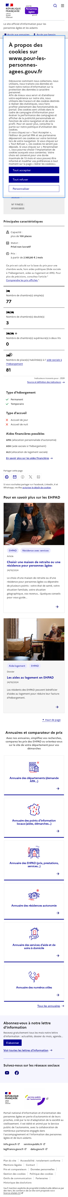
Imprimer (6, 477)
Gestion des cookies (14, 1173)
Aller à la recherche (55, 6)
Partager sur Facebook (22, 477)
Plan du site (9, 1160)
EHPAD (13, 550)
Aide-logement (17, 665)
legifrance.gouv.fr (13, 1149)
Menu (63, 6)
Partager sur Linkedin (38, 477)
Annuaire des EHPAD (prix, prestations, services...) (34, 864)
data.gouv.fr (37, 1149)
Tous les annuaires (48, 1005)
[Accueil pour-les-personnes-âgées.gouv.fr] (31, 10)
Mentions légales (12, 1164)
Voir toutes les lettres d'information (25, 1050)
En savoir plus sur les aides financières (27, 458)
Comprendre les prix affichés (22, 280)
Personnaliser (21, 188)
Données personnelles (42, 1169)
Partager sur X (30, 477)
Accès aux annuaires (18, 34)
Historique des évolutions (17, 1182)
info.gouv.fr (10, 1144)
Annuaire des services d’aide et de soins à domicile (34, 946)
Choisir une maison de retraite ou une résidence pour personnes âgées (33, 563)
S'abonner (12, 1042)
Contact (30, 1164)
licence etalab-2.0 (12, 1193)
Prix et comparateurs (14, 1169)
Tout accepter (22, 170)
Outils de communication (17, 1178)
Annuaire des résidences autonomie (34, 905)
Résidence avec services (35, 550)
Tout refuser (20, 179)
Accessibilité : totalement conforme (40, 1160)
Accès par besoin (46, 34)
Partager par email (14, 477)
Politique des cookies (41, 1173)
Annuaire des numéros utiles (34, 987)
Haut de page (53, 719)
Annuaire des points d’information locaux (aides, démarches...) (34, 822)
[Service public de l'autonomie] (34, 1098)
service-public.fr (33, 1144)
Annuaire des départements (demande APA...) (34, 779)
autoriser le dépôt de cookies (36, 487)
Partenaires (42, 1178)
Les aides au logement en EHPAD (30, 677)
